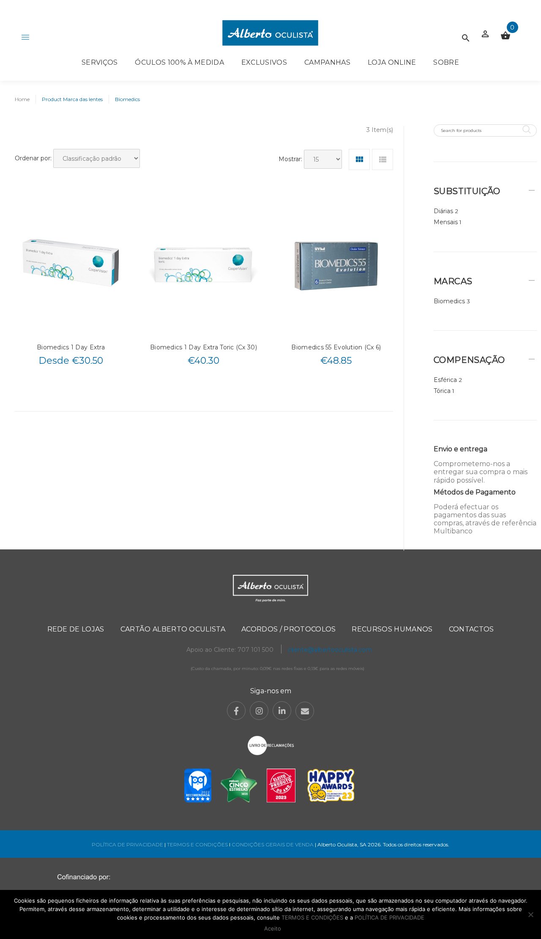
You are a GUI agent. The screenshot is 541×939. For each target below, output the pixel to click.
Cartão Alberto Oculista (172, 629)
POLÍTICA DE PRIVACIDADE (127, 844)
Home (22, 99)
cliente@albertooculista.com (330, 649)
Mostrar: (290, 159)
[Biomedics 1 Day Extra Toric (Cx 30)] (204, 265)
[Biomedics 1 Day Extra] (71, 265)
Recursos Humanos (392, 629)
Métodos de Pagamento (475, 492)
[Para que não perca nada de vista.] (270, 33)
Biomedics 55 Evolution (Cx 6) (336, 347)
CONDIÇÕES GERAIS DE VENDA (273, 844)
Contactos (471, 629)
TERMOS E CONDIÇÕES (197, 844)
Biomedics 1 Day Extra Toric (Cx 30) (203, 347)
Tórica (442, 391)
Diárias (443, 211)
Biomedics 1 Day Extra (71, 347)
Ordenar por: (33, 158)
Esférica (445, 380)
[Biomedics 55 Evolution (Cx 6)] (336, 265)
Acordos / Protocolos (288, 629)
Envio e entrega (460, 449)
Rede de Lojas (75, 629)
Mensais (446, 222)
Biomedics (449, 301)
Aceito (272, 928)
